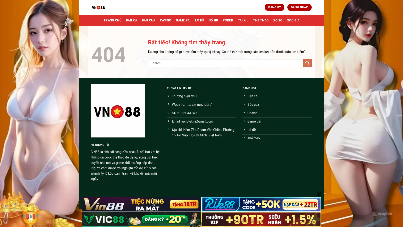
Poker (228, 20)
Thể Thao (261, 20)
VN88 (95, 152)
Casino (165, 20)
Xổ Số (277, 20)
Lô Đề (199, 20)
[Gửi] (307, 63)
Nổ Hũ (213, 20)
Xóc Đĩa (293, 20)
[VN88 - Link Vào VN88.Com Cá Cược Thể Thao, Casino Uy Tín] (112, 7)
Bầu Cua (148, 20)
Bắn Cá (131, 20)
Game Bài (183, 20)
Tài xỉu (243, 20)
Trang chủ (112, 20)
